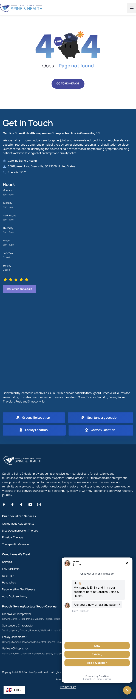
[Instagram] (40, 504)
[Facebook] (5, 504)
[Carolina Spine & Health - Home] (22, 460)
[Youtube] (32, 504)
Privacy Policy (68, 686)
